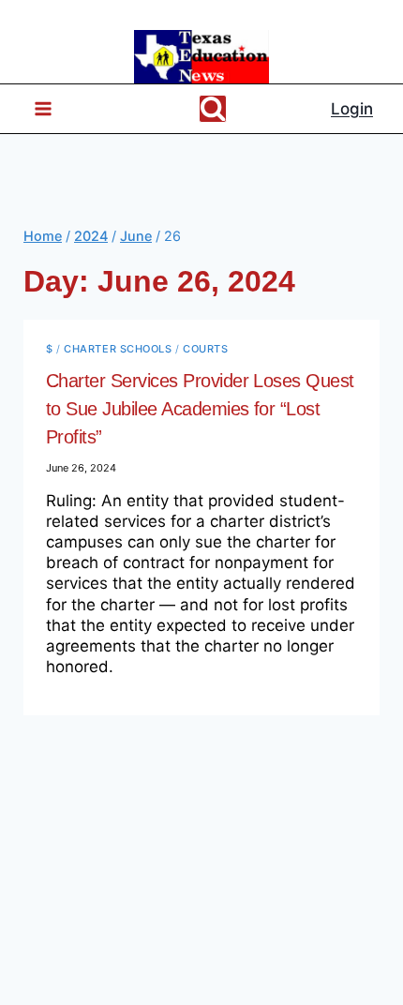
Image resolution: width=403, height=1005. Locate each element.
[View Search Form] (213, 109)
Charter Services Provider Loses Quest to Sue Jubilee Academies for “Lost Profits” (200, 408)
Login (352, 108)
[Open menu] (35, 109)
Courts (205, 348)
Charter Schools (118, 348)
